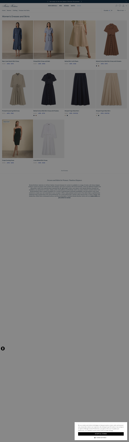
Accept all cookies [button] (101, 434)
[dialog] (64, 221)
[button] (101, 437)
